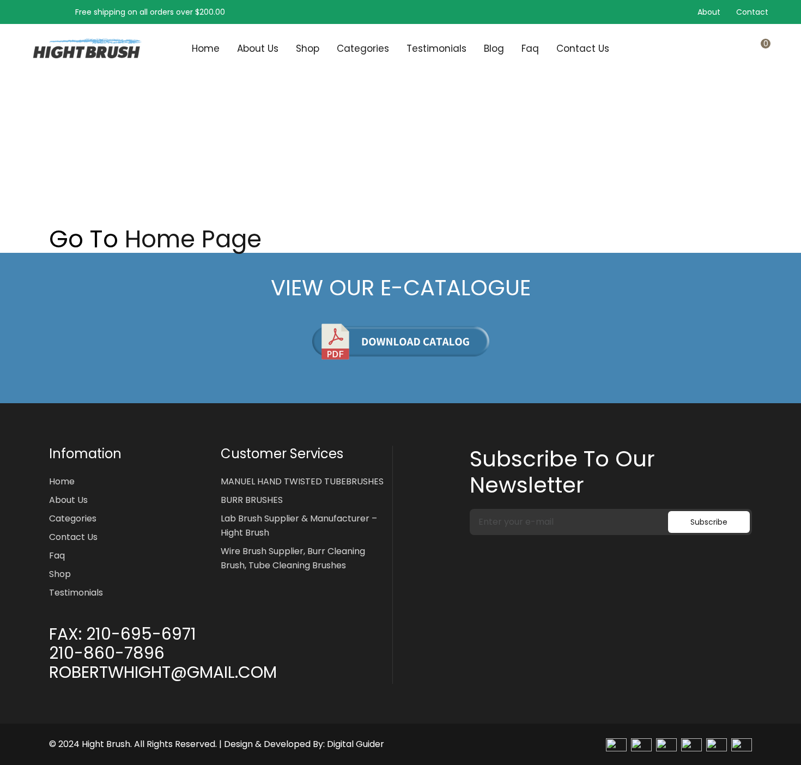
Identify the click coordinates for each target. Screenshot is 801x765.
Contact (752, 12)
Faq (530, 48)
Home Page (193, 239)
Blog (494, 48)
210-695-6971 (141, 634)
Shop (307, 48)
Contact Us (582, 48)
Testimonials (436, 48)
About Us (257, 48)
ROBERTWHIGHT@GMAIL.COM (163, 672)
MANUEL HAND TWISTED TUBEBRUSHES (302, 481)
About (708, 12)
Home (206, 48)
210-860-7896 (107, 653)
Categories (363, 48)
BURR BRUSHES (252, 500)
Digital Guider (355, 744)
